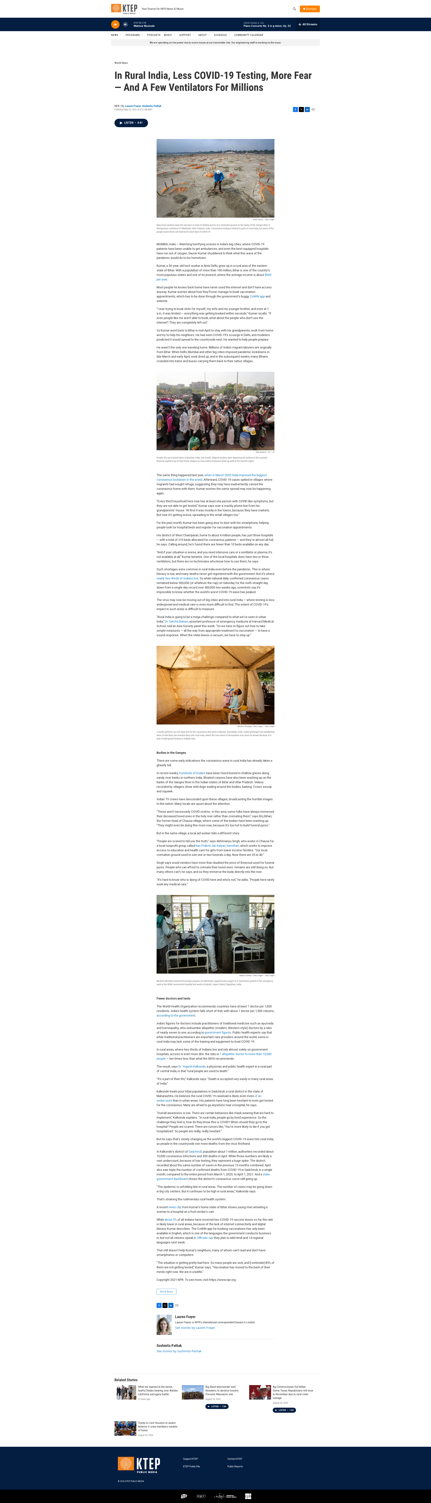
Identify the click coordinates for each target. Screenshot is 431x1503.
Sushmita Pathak (151, 106)
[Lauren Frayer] (164, 1325)
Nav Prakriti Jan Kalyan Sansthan (217, 845)
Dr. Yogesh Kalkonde (192, 1066)
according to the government (176, 1015)
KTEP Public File (191, 1466)
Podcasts (154, 35)
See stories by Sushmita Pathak (179, 1351)
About (202, 35)
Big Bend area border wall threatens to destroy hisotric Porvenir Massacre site (222, 1390)
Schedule (220, 35)
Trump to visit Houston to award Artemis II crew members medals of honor (157, 1426)
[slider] (130, 24)
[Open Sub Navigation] (121, 35)
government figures (218, 1032)
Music (168, 35)
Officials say (205, 1238)
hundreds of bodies (192, 773)
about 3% (171, 1219)
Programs (133, 35)
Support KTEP (190, 1459)
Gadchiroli (195, 1151)
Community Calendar (248, 35)
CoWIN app (257, 296)
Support (185, 35)
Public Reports (235, 1466)
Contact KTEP (234, 1459)
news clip (175, 1207)
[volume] (125, 24)
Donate (311, 9)
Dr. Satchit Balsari (176, 621)
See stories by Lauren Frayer (195, 1328)
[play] (115, 24)
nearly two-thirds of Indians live (177, 578)
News (114, 35)
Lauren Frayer (133, 106)
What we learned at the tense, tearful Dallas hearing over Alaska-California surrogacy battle (158, 1390)
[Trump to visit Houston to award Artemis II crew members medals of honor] (125, 1428)
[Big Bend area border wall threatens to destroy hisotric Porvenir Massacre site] (193, 1392)
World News (121, 63)
